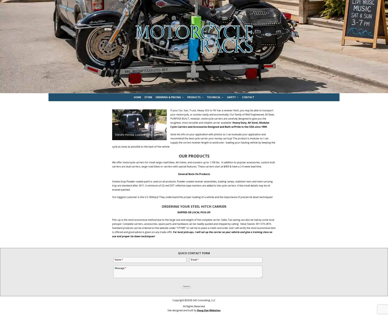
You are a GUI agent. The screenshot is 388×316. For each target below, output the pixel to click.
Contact (248, 97)
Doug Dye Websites (209, 310)
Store (148, 97)
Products (194, 97)
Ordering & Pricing (168, 97)
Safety (231, 97)
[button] (139, 124)
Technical (214, 97)
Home (137, 97)
